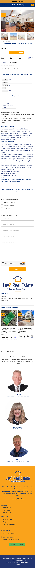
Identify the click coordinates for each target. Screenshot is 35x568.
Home (3, 41)
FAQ (4, 522)
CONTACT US (7, 513)
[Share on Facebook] (5, 69)
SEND (17, 269)
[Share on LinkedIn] (17, 69)
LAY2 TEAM (6, 510)
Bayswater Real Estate (9, 65)
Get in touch (18, 52)
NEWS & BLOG (7, 519)
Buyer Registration (9, 211)
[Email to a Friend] (11, 69)
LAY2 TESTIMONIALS (9, 524)
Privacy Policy (24, 562)
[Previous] (3, 21)
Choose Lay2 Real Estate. (17, 499)
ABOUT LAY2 (7, 508)
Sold (16, 62)
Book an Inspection (9, 205)
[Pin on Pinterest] (14, 69)
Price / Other (7, 208)
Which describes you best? (9, 215)
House (8, 41)
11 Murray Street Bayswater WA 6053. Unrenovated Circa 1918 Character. (25, 330)
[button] (32, 5)
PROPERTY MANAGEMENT (11, 540)
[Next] (31, 21)
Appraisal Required (9, 202)
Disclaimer (17, 564)
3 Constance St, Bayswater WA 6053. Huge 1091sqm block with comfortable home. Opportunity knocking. (8, 330)
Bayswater (4, 131)
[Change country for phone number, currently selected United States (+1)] (3, 236)
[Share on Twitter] (8, 69)
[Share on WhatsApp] (2, 69)
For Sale (9, 62)
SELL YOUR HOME (9, 533)
